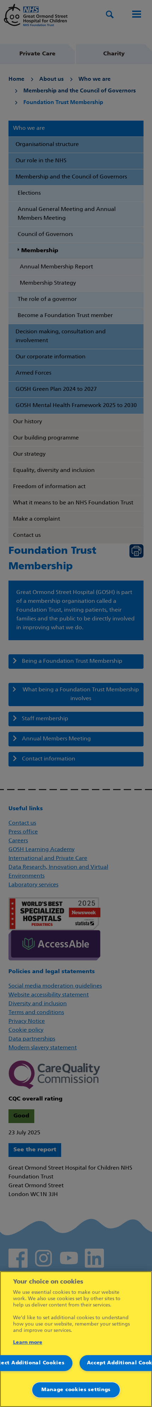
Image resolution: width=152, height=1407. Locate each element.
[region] (76, 1339)
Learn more (27, 1342)
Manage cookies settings (76, 1390)
